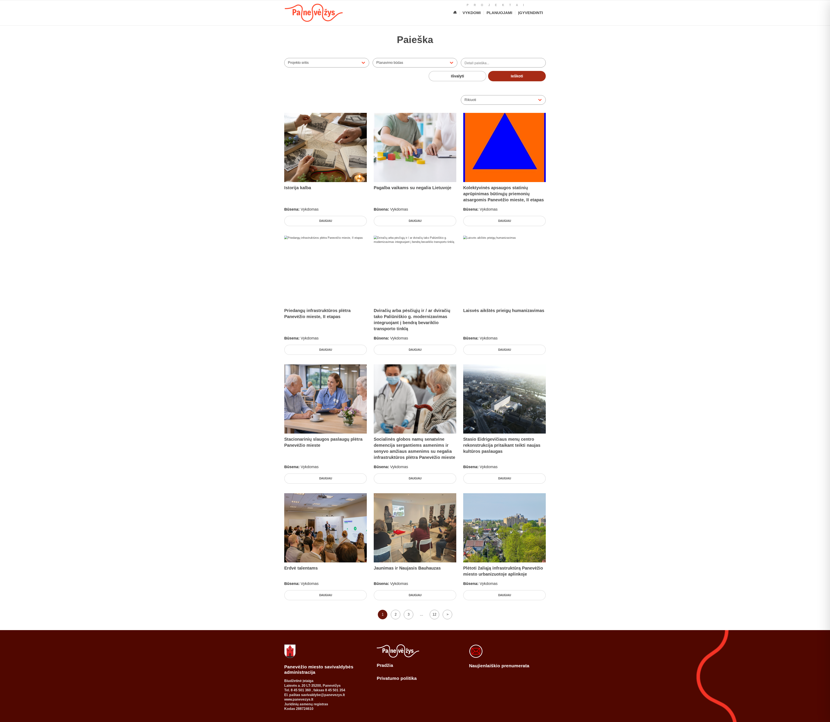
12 (434, 614)
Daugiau (325, 221)
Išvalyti (457, 76)
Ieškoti (517, 76)
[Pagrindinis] (455, 12)
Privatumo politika (397, 678)
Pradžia (385, 665)
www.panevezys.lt (298, 699)
